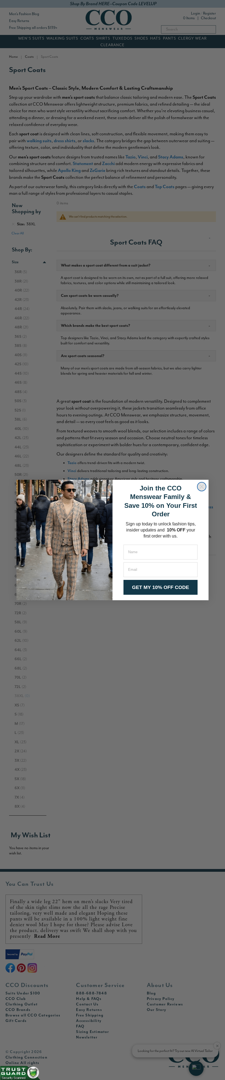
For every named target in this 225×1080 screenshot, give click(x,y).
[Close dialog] (201, 486)
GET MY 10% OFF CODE (160, 587)
